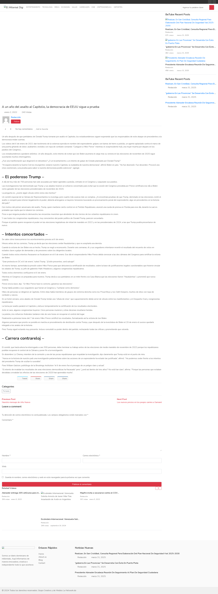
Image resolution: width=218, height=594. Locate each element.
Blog (40, 560)
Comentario (7, 420)
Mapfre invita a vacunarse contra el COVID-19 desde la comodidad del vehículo (117, 493)
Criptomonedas (104, 7)
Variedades (84, 7)
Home (41, 554)
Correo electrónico (91, 455)
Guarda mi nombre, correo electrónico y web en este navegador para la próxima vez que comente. (47, 477)
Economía (65, 7)
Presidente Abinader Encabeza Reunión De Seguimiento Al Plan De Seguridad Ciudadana (116, 572)
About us (42, 557)
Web (4, 466)
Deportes (118, 7)
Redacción (16, 117)
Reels (56, 7)
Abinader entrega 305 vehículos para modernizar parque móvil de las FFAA (37, 493)
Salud (74, 7)
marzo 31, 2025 (189, 87)
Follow (16, 121)
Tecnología (47, 7)
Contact (41, 563)
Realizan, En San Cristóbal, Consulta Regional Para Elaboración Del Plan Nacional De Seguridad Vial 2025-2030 (127, 553)
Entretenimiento (33, 7)
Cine (93, 7)
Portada (6, 391)
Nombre (6, 455)
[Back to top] (7, 579)
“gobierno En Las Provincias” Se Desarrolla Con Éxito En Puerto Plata (106, 563)
